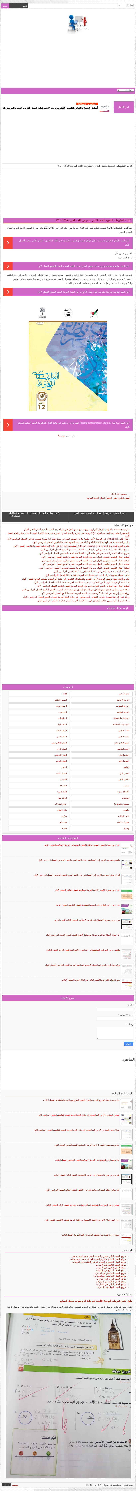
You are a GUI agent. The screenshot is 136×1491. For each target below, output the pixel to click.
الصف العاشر (123, 761)
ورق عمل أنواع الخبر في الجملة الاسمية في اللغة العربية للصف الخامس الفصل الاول (82, 965)
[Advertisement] (68, 61)
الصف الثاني (62, 736)
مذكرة (64, 816)
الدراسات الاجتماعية (121, 718)
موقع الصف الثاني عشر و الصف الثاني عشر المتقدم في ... (97, 1256)
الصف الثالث (61, 730)
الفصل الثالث (61, 773)
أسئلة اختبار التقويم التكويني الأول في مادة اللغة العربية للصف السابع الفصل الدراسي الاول (85, 564)
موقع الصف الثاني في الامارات (111, 1284)
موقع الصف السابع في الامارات (111, 1270)
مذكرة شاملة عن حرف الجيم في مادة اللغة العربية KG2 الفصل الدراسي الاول (92, 571)
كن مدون (6, 1484)
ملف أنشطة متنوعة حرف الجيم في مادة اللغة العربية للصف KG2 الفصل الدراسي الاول (87, 575)
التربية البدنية (61, 706)
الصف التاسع (124, 730)
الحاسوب (63, 712)
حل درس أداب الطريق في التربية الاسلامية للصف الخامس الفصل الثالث (88, 905)
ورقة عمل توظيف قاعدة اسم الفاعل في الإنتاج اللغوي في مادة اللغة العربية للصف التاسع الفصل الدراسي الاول (76, 589)
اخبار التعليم (124, 694)
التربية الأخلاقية (123, 700)
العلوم (126, 767)
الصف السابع (124, 755)
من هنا (61, 435)
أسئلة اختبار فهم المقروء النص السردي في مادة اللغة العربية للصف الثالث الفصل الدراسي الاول (83, 586)
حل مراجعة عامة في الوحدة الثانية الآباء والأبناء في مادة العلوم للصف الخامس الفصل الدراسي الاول (81, 542)
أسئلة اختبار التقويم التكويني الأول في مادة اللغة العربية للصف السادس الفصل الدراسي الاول (84, 568)
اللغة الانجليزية (123, 792)
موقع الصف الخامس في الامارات (110, 1276)
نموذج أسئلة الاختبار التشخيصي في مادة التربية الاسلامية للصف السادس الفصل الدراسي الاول (84, 553)
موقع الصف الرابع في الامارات (111, 1279)
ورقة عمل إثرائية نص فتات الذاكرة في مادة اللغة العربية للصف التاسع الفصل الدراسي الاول (85, 593)
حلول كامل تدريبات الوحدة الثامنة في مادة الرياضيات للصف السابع (96, 1300)
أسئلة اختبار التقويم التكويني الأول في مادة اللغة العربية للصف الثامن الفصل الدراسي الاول (85, 560)
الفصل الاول (106, 498)
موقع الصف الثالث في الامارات (111, 1281)
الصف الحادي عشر (59, 743)
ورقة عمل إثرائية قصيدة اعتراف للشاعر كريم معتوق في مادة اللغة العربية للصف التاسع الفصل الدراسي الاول (76, 597)
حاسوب (126, 810)
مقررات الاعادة (123, 822)
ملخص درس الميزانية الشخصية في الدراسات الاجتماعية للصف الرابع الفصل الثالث (83, 950)
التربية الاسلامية (122, 706)
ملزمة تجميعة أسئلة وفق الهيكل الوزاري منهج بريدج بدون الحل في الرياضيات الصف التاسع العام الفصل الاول (77, 529)
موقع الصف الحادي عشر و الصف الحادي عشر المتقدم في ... (97, 1259)
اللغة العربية (93, 498)
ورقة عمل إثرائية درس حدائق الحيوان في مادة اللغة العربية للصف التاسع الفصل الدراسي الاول (83, 600)
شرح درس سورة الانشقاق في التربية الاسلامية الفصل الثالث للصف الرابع (87, 920)
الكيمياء (63, 785)
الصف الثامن (124, 736)
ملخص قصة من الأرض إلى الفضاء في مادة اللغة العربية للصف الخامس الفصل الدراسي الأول (79, 860)
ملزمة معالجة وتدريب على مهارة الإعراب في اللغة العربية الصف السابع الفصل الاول (78, 266)
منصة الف (63, 822)
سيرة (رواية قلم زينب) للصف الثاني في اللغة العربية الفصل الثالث (91, 980)
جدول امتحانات (60, 804)
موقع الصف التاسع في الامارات (111, 1265)
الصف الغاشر (61, 761)
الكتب (126, 785)
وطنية (126, 828)
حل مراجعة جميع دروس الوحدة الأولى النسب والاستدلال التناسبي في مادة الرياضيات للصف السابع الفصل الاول (76, 579)
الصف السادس (60, 755)
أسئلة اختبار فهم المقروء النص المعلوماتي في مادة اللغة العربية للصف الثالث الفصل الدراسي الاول (82, 582)
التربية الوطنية (123, 712)
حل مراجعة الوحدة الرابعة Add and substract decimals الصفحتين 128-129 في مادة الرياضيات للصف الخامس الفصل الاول (71, 546)
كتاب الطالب (123, 816)
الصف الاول (62, 724)
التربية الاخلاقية (60, 700)
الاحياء (64, 694)
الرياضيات (62, 718)
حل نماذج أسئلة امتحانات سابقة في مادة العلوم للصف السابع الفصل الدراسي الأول (83, 935)
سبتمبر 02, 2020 (119, 494)
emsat (64, 828)
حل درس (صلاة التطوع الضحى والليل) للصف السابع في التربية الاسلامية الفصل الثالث (82, 845)
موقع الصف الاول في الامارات (111, 1287)
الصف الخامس (123, 749)
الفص (64, 767)
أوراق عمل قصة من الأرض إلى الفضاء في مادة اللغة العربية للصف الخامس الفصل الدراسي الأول (77, 875)
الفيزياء (64, 779)
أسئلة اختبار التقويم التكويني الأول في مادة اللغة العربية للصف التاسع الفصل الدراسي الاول (85, 557)
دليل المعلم (62, 810)
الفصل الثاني (124, 779)
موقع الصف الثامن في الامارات (111, 1267)
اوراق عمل (62, 798)
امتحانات (125, 798)
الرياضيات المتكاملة (121, 724)
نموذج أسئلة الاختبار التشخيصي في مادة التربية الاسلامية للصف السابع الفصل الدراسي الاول (85, 549)
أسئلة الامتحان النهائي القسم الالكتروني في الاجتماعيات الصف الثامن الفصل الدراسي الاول (79, 107)
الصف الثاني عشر (121, 498)
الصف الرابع (62, 749)
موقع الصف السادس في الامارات (110, 1273)
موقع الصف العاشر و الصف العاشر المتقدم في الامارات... (98, 1262)
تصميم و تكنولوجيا (121, 804)
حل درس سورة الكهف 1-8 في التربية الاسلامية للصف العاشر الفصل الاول (87, 890)
